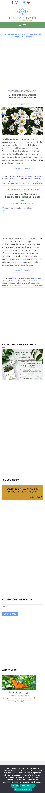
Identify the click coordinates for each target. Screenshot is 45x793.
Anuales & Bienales (15, 90)
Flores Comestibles (33, 178)
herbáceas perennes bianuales (26, 181)
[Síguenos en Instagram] (16, 2)
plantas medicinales (22, 183)
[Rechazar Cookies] (41, 780)
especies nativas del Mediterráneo (13, 283)
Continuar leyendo (23, 168)
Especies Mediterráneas (30, 190)
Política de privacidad (23, 789)
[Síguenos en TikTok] (20, 2)
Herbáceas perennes (17, 92)
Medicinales (30, 92)
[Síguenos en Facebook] (12, 2)
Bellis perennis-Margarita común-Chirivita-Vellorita (22, 96)
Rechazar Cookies (27, 786)
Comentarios (38, 183)
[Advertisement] (22, 62)
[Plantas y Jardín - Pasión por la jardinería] (22, 13)
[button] (22, 25)
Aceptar (15, 786)
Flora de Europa (30, 90)
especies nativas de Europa (32, 281)
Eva (32, 104)
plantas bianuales (15, 285)
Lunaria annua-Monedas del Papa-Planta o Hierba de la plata (22, 195)
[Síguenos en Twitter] (24, 2)
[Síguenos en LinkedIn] (32, 2)
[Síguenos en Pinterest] (28, 2)
